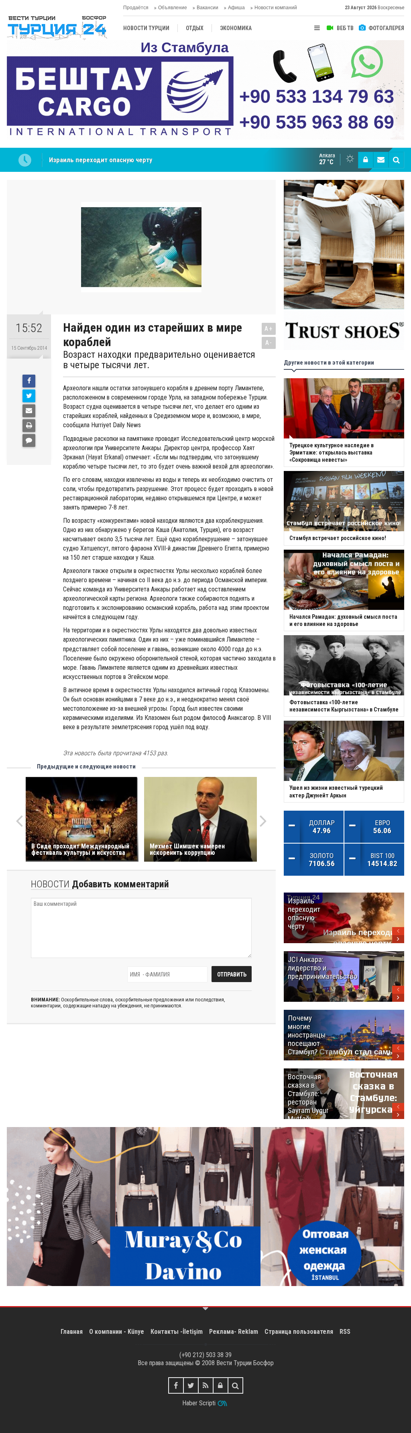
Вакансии (207, 7)
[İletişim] (381, 160)
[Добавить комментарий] (28, 440)
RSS (345, 1331)
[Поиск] (396, 160)
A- (269, 343)
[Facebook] (28, 381)
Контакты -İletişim (177, 1331)
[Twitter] (28, 395)
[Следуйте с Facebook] (176, 1385)
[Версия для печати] (28, 425)
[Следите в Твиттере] (190, 1385)
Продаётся (136, 7)
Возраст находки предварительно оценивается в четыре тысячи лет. (159, 360)
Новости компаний (275, 7)
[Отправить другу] (28, 410)
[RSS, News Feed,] (205, 1385)
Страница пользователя (299, 1331)
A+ (269, 328)
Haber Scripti (199, 1403)
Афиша (236, 7)
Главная (72, 1331)
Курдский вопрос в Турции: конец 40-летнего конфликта (133, 160)
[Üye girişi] (365, 160)
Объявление (172, 7)
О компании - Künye (116, 1331)
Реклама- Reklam (233, 1331)
